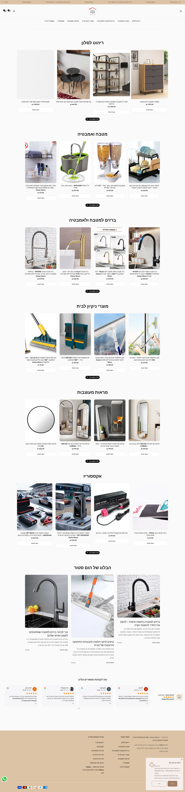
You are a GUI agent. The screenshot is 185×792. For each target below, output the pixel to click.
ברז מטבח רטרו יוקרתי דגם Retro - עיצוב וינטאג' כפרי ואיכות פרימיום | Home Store (40, 273)
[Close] (182, 759)
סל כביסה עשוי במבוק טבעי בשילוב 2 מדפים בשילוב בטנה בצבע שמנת (40, 187)
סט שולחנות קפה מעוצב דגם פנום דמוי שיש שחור (111, 102)
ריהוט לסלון (125, 742)
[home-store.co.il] (92, 11)
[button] (149, 112)
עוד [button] (36, 703)
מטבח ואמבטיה (123, 746)
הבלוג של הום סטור (97, 763)
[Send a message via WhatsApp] (4, 779)
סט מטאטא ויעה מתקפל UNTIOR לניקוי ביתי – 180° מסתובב (110, 359)
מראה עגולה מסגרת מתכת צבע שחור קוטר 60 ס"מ (40, 445)
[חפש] (181, 11)
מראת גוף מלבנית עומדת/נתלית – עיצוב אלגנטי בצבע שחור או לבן (144, 445)
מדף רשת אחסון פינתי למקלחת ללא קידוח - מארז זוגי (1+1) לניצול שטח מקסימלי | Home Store (75, 188)
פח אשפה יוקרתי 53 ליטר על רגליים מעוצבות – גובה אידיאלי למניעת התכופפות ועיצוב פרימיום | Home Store (35, 535)
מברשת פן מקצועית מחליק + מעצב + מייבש (150, 533)
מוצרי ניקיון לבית (123, 755)
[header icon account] (14, 11)
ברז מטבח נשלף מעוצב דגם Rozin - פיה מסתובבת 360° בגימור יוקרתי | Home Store (144, 274)
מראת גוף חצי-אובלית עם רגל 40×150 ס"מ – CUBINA (110, 445)
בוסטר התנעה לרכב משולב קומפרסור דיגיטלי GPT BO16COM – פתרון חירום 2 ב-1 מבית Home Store (112, 535)
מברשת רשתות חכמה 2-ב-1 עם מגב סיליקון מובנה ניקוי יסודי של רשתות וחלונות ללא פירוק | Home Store (41, 360)
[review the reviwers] (8, 688)
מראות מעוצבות (123, 759)
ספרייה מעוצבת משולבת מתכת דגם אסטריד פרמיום (150, 103)
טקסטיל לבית (124, 767)
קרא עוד (119, 662)
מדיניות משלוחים (98, 751)
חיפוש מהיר (99, 742)
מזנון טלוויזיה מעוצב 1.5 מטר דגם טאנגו (73, 102)
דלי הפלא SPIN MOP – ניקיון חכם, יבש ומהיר (110, 187)
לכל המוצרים (94, 119)
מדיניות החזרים (98, 755)
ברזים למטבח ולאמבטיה (120, 751)
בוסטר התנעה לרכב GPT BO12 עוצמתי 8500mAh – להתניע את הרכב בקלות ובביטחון (73, 534)
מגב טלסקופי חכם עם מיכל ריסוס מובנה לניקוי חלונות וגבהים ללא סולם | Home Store (144, 360)
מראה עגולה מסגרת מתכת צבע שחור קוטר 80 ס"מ (75, 445)
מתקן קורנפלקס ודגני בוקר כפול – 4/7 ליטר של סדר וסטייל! (144, 187)
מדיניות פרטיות (98, 759)
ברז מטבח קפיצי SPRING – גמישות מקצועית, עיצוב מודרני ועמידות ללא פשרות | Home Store (75, 274)
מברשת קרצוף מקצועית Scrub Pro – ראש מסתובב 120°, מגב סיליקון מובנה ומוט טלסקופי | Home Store (75, 360)
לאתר (161, 745)
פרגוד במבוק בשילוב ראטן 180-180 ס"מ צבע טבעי (35, 103)
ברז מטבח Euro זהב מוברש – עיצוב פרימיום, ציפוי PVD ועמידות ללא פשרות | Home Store (109, 274)
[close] (3, 2)
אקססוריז (126, 763)
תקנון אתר (100, 746)
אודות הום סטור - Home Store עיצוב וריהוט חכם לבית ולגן (93, 770)
